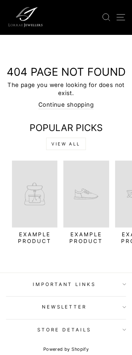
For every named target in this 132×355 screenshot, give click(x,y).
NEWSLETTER (64, 307)
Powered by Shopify (66, 349)
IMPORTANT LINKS (64, 284)
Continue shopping (66, 104)
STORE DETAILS (64, 329)
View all (66, 144)
